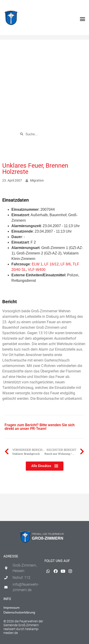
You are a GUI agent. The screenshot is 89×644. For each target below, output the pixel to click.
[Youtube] (75, 6)
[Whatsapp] (60, 6)
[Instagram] (83, 6)
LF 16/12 (51, 264)
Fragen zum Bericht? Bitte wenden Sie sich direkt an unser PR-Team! (40, 427)
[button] (82, 19)
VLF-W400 (36, 270)
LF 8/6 (65, 264)
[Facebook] (68, 6)
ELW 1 (37, 264)
